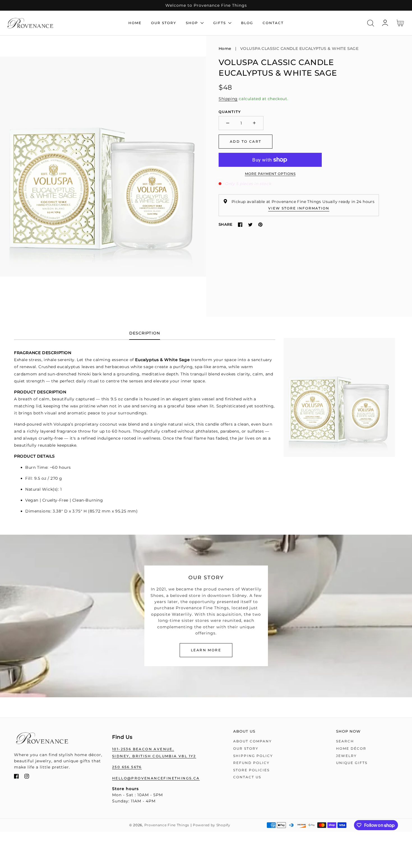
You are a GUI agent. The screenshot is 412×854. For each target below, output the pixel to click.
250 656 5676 (127, 767)
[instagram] (26, 777)
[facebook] (16, 777)
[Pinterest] (260, 224)
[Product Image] (103, 176)
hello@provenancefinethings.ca (156, 778)
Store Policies (251, 770)
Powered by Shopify (211, 825)
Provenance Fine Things (166, 825)
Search (345, 741)
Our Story (245, 748)
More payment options (270, 174)
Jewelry (346, 756)
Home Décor (351, 748)
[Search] (370, 23)
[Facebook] (240, 224)
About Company (252, 741)
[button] (370, 23)
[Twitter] (250, 224)
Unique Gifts (351, 763)
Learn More (206, 650)
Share (225, 224)
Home (225, 48)
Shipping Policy (253, 756)
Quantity (230, 112)
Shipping (228, 98)
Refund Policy (251, 763)
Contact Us (247, 777)
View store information (298, 208)
